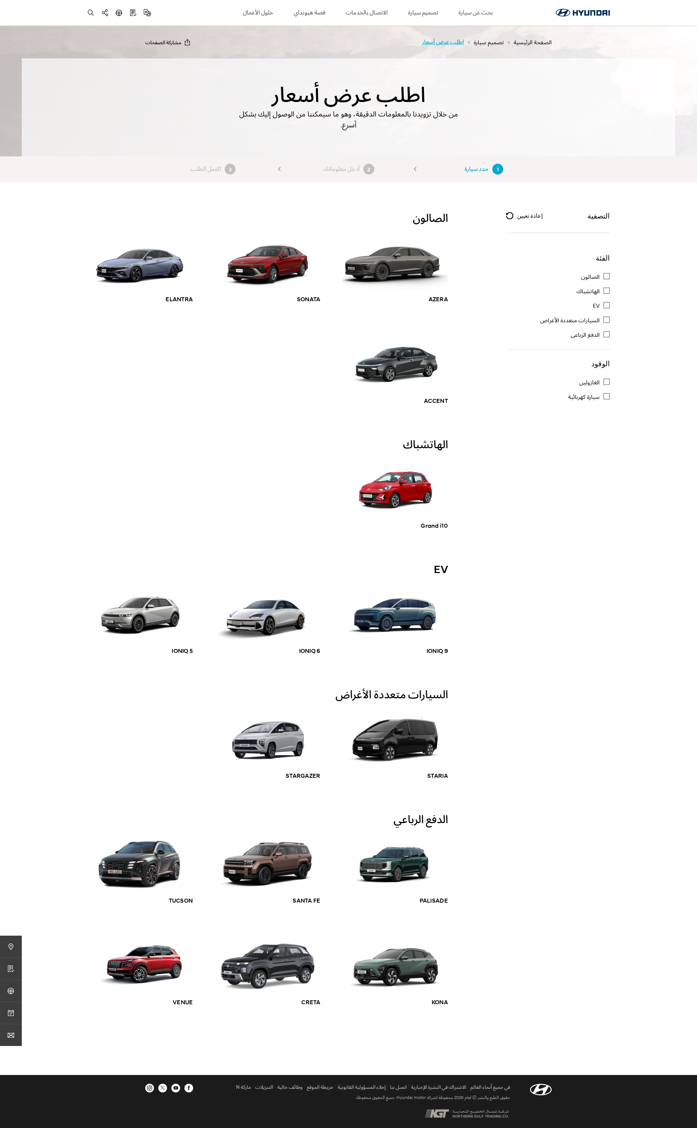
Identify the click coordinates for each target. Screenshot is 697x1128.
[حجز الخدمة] (11, 1013)
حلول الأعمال (258, 12)
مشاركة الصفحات (163, 42)
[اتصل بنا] (11, 1035)
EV (596, 305)
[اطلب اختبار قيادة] (119, 12)
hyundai (582, 13)
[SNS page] (105, 12)
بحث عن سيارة (475, 12)
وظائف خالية (289, 1087)
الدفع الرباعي (584, 334)
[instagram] (149, 1088)
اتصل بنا (398, 1087)
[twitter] (162, 1088)
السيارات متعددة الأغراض (570, 320)
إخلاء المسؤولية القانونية (362, 1087)
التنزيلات (264, 1087)
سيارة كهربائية (584, 396)
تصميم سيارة (423, 12)
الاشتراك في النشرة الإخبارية (438, 1087)
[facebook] (188, 1088)
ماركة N (243, 1087)
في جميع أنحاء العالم (490, 1087)
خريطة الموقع (320, 1087)
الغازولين (589, 382)
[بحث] (90, 12)
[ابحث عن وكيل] (11, 946)
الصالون (590, 276)
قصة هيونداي (309, 12)
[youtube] (175, 1088)
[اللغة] (147, 12)
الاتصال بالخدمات (367, 12)
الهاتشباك (588, 291)
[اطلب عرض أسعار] (133, 12)
